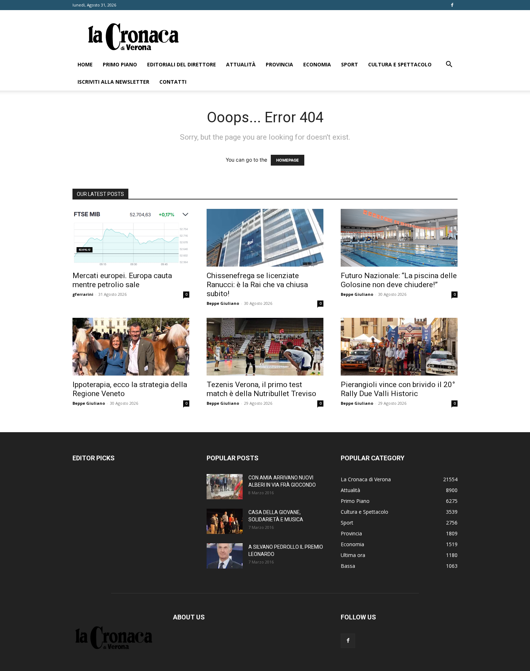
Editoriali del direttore (181, 64)
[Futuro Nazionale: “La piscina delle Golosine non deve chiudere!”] (399, 238)
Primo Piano (120, 64)
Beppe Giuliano (223, 303)
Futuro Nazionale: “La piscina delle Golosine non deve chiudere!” (399, 280)
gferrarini (82, 294)
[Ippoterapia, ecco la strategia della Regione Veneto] (130, 347)
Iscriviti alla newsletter (113, 81)
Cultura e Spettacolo (400, 64)
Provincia (279, 64)
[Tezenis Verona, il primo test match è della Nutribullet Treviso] (265, 347)
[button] (449, 65)
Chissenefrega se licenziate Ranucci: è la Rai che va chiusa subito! (257, 284)
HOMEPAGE (287, 160)
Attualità (241, 64)
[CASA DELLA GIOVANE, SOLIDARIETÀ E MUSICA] (225, 521)
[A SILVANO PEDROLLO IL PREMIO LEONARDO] (225, 556)
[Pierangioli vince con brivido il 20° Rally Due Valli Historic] (399, 347)
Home (85, 64)
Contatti (172, 81)
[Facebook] (452, 5)
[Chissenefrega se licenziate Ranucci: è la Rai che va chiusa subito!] (265, 238)
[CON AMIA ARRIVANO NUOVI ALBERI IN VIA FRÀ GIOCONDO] (225, 486)
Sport (349, 64)
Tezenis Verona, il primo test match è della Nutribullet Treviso (261, 389)
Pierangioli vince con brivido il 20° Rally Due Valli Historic (398, 389)
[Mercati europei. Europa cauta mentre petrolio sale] (130, 238)
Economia (317, 64)
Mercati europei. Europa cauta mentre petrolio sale (122, 280)
